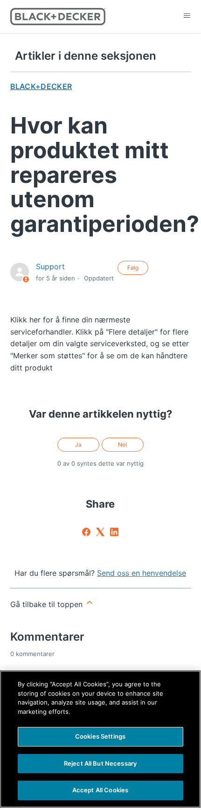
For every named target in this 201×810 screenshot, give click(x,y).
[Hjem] (58, 16)
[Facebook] (86, 532)
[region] (100, 739)
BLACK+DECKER (41, 86)
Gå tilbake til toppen (47, 604)
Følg (133, 267)
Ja (78, 444)
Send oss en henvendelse (141, 573)
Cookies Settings (100, 736)
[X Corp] (100, 532)
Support (50, 266)
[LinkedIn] (114, 532)
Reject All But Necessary (100, 763)
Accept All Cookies (100, 790)
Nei (122, 444)
